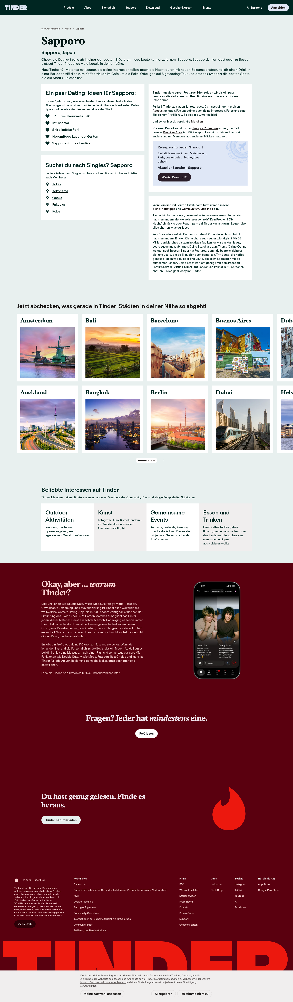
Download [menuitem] (153, 7)
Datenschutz (80, 884)
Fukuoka (58, 205)
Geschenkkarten (188, 924)
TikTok (238, 890)
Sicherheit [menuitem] (108, 7)
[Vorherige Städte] (129, 460)
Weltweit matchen (50, 28)
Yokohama (60, 191)
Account (158, 110)
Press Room (186, 901)
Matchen (197, 121)
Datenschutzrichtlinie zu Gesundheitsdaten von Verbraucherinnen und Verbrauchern (120, 890)
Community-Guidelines (197, 208)
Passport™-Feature (205, 128)
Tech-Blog (217, 890)
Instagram (240, 884)
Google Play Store (268, 890)
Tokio (56, 184)
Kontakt (183, 907)
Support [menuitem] (130, 7)
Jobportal (216, 884)
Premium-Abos (172, 132)
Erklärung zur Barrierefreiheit (90, 930)
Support (184, 919)
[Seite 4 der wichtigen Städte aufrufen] (154, 460)
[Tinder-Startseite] (16, 7)
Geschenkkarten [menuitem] (181, 7)
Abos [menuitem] (87, 7)
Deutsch (27, 924)
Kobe (56, 211)
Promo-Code (186, 913)
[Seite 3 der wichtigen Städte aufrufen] (151, 460)
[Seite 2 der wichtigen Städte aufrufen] (148, 460)
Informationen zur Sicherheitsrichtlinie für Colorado (102, 919)
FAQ (181, 884)
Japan (68, 28)
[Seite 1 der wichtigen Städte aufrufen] (142, 460)
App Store (264, 884)
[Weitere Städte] (163, 460)
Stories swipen (187, 896)
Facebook (240, 907)
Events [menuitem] (206, 7)
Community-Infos (83, 924)
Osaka (57, 198)
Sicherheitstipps (164, 208)
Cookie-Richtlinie (83, 901)
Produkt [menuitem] (69, 7)
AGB (76, 896)
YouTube (239, 896)
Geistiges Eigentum (85, 907)
